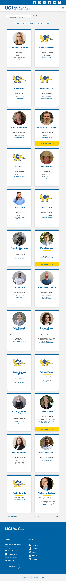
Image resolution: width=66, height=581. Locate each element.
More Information (47, 143)
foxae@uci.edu (19, 423)
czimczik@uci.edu (19, 59)
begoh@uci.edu (19, 218)
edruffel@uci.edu (47, 178)
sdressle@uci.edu (19, 176)
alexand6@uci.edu (46, 98)
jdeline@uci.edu (46, 57)
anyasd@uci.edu (19, 98)
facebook (34, 2)
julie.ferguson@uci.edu (19, 341)
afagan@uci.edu (46, 298)
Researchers (39, 23)
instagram (39, 2)
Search (4, 16)
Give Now (12, 566)
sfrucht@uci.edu (19, 463)
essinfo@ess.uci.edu (11, 557)
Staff (47, 23)
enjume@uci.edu (19, 297)
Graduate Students (27, 23)
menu (63, 7)
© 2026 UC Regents (38, 577)
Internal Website (9, 560)
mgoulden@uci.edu (46, 504)
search (59, 2)
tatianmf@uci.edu (47, 382)
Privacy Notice (26, 577)
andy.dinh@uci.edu (19, 137)
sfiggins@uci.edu (19, 382)
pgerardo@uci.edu (19, 499)
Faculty (17, 23)
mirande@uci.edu (19, 258)
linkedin (54, 2)
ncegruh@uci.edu (47, 217)
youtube (49, 2)
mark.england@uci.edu (46, 257)
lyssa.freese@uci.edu (47, 422)
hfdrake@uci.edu (47, 137)
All (31, 19)
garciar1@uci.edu (47, 460)
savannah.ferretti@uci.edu (46, 342)
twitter (44, 2)
